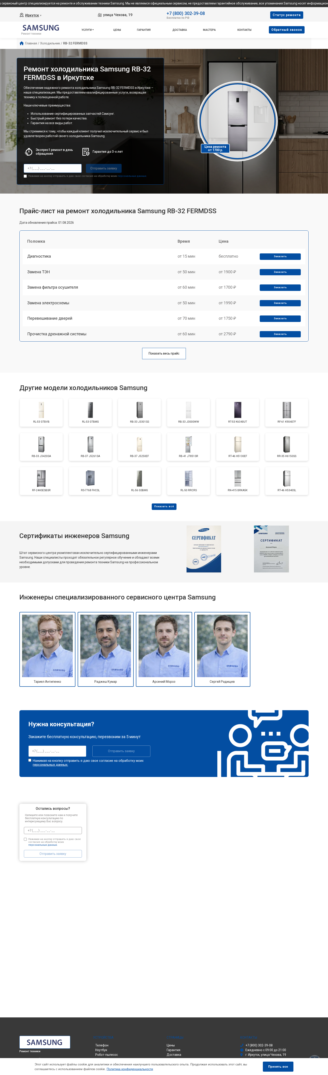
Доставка (179, 29)
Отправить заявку (103, 168)
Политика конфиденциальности (130, 1069)
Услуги (86, 29)
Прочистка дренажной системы (57, 334)
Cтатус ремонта (287, 15)
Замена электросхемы (48, 303)
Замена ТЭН (38, 271)
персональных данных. (132, 176)
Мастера (209, 29)
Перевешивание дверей (49, 318)
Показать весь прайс (164, 353)
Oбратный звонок (286, 29)
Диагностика (39, 256)
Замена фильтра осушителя (52, 287)
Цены (117, 29)
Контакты (244, 29)
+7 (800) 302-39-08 (186, 13)
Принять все (278, 1066)
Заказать (280, 256)
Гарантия (144, 29)
